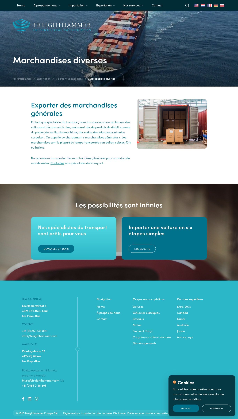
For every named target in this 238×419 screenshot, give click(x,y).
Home (21, 5)
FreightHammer (22, 78)
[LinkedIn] (29, 399)
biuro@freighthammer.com (40, 380)
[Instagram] (36, 399)
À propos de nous (45, 5)
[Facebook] (23, 399)
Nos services (131, 5)
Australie (183, 325)
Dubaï (181, 319)
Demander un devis (56, 248)
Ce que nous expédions (69, 78)
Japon (181, 331)
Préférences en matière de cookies (147, 413)
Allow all (186, 408)
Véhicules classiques (146, 313)
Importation (77, 5)
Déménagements (144, 343)
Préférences (216, 408)
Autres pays (185, 337)
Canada (182, 313)
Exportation (104, 5)
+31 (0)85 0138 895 (34, 385)
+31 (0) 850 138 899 (34, 331)
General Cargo (143, 331)
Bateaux (138, 319)
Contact (157, 5)
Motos (137, 325)
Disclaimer (119, 413)
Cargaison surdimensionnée (152, 337)
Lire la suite (142, 248)
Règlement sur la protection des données (87, 413)
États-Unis (184, 306)
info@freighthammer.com (39, 336)
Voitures (138, 306)
